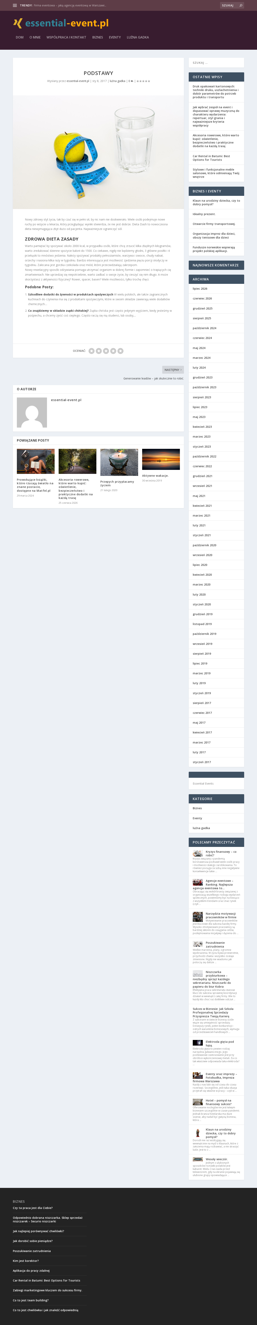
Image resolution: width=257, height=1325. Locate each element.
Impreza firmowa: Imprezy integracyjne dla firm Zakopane (71, 5)
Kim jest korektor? (26, 1261)
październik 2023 (204, 387)
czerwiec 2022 (202, 466)
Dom (19, 37)
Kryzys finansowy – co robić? (221, 853)
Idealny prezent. (204, 214)
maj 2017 (199, 722)
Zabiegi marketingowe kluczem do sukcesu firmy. (47, 1290)
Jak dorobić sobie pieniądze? (33, 1241)
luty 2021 (199, 525)
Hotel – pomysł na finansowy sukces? (219, 1102)
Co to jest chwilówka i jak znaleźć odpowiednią (45, 1310)
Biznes (97, 37)
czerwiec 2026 (202, 298)
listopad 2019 (202, 624)
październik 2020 (204, 545)
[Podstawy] (98, 152)
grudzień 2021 (202, 476)
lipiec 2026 (200, 288)
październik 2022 (204, 456)
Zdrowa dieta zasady (52, 239)
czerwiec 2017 (202, 713)
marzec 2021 (201, 515)
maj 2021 (199, 496)
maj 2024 (199, 348)
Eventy (115, 37)
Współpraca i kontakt (66, 37)
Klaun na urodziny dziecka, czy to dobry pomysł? (216, 202)
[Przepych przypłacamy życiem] (119, 462)
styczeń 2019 (202, 693)
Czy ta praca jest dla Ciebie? (33, 1208)
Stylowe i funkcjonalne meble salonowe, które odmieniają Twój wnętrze (216, 173)
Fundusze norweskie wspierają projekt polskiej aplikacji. (214, 249)
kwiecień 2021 (202, 506)
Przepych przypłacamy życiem (117, 483)
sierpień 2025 (202, 318)
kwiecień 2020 (202, 575)
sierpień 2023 (202, 397)
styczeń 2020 (202, 604)
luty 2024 (199, 367)
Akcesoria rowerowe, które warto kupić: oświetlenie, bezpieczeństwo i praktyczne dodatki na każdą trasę (76, 489)
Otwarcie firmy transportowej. (214, 224)
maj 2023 (199, 417)
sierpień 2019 (202, 653)
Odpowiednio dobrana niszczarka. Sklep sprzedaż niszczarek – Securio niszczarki (48, 1219)
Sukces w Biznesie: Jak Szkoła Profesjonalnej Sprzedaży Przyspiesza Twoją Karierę (213, 1012)
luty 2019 (199, 683)
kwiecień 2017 (202, 732)
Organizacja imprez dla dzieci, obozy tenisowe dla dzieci (214, 235)
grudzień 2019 (202, 614)
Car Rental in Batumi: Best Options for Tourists (211, 158)
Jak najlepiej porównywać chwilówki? (38, 1231)
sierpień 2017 (202, 703)
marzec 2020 (201, 584)
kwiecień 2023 (202, 427)
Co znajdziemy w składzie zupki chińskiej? (58, 311)
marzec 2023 (201, 436)
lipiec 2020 (200, 565)
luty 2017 (199, 752)
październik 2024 (204, 328)
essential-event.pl (78, 81)
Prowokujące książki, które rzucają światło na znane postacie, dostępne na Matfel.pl (35, 485)
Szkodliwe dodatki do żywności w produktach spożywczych (70, 294)
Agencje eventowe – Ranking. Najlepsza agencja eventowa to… (213, 884)
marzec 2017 (201, 742)
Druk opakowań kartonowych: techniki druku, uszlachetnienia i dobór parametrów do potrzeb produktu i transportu (216, 91)
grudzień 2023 (202, 377)
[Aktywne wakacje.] (161, 459)
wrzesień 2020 (202, 555)
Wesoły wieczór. (217, 1159)
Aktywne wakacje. (155, 475)
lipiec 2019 (200, 663)
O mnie (35, 37)
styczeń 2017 (202, 762)
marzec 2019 (201, 673)
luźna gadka (138, 37)
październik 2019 (204, 634)
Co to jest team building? (31, 1300)
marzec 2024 (201, 358)
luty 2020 (199, 594)
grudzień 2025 (202, 308)
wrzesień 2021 (202, 486)
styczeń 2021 (202, 535)
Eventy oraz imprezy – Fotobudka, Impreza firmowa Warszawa (215, 1077)
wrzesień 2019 (202, 644)
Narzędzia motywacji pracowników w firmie (221, 915)
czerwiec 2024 (202, 338)
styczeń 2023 (202, 446)
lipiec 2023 (200, 407)
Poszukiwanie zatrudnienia (215, 944)
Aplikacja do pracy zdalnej (31, 1270)
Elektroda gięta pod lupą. (220, 1043)
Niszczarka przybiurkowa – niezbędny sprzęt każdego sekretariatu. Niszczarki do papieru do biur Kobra (212, 979)
